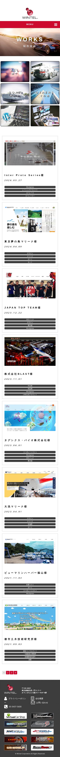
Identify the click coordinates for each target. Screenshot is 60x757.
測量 (30, 660)
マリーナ (30, 256)
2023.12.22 (13, 312)
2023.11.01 (13, 379)
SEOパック (30, 319)
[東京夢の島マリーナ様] (30, 221)
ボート (30, 259)
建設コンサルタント (30, 651)
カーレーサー (30, 196)
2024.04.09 (13, 246)
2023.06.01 (13, 445)
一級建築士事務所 (30, 654)
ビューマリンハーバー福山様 (25, 573)
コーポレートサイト (30, 452)
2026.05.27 (13, 180)
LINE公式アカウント (30, 394)
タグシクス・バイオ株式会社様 (27, 440)
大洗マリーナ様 (16, 506)
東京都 (30, 325)
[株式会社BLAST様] (30, 353)
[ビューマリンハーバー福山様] (30, 552)
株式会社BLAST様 (18, 374)
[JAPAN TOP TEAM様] (30, 287)
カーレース (30, 193)
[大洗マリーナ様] (30, 486)
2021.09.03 (13, 644)
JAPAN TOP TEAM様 (22, 307)
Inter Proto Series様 (24, 175)
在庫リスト (30, 585)
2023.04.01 (13, 511)
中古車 (30, 386)
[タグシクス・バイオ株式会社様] (30, 420)
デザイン (30, 253)
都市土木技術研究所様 (21, 639)
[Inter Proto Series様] (30, 155)
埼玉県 (30, 389)
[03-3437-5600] (56, 3)
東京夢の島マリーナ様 (21, 241)
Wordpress (30, 187)
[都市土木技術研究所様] (30, 618)
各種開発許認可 (30, 657)
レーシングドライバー (30, 190)
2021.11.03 (13, 578)
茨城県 (30, 524)
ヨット (30, 262)
